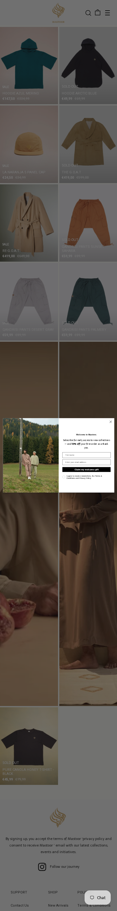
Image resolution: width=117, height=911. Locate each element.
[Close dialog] (110, 421)
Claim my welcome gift (86, 469)
